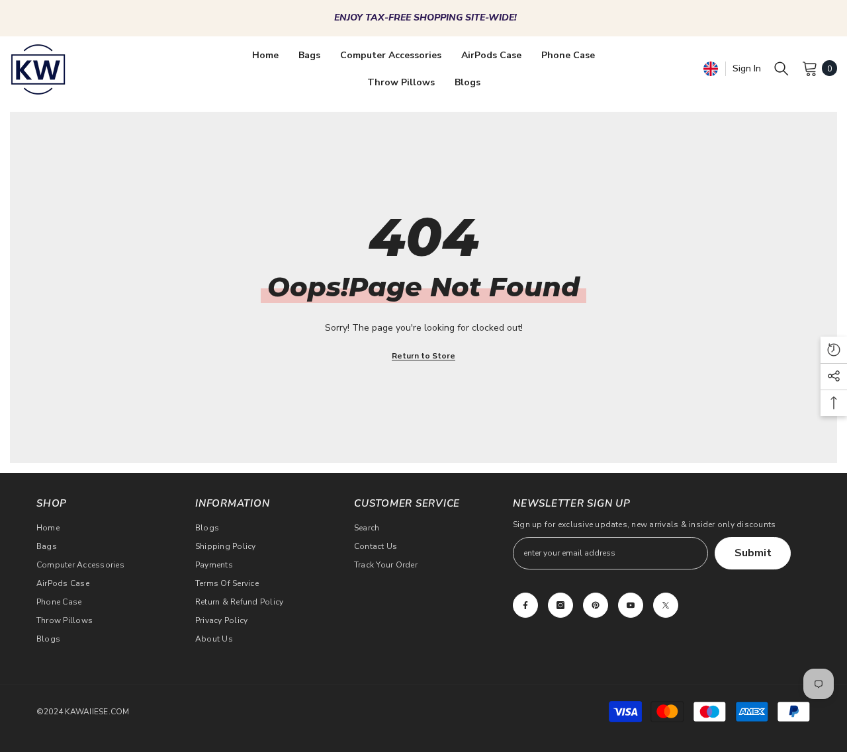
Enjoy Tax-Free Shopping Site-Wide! (425, 17)
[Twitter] (665, 605)
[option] (423, 18)
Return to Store (423, 356)
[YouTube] (630, 605)
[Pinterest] (595, 605)
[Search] (781, 68)
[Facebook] (525, 605)
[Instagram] (560, 605)
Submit (753, 553)
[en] (711, 68)
